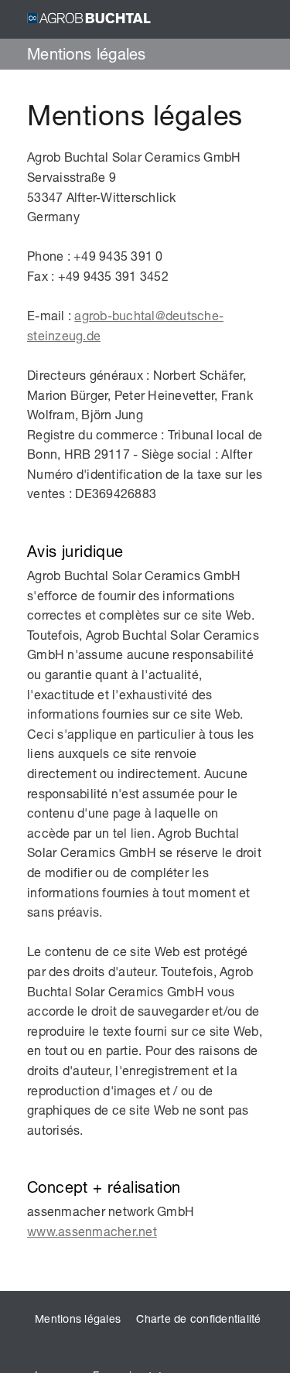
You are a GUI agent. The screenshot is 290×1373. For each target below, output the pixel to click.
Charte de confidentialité (198, 1318)
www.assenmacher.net (92, 1231)
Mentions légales (78, 1318)
